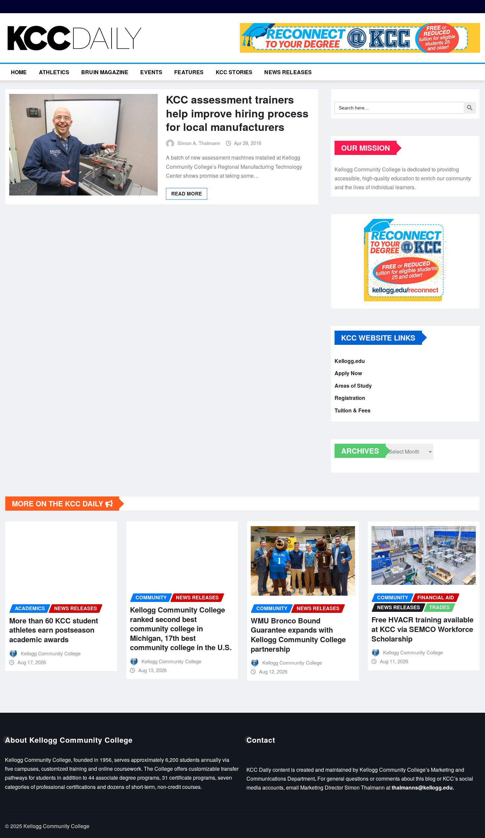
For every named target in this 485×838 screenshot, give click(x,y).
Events (151, 72)
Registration (350, 398)
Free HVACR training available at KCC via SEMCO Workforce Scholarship (422, 628)
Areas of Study (353, 385)
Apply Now (348, 373)
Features (189, 72)
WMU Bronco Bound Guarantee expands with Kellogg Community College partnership (298, 634)
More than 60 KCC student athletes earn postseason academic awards (53, 629)
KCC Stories (234, 72)
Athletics (54, 72)
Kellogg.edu (350, 361)
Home (19, 72)
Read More (186, 193)
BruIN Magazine (104, 72)
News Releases (288, 72)
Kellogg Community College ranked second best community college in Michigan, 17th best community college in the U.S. (181, 628)
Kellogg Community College (51, 653)
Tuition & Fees (353, 410)
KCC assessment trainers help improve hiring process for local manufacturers (237, 113)
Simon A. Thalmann (199, 142)
